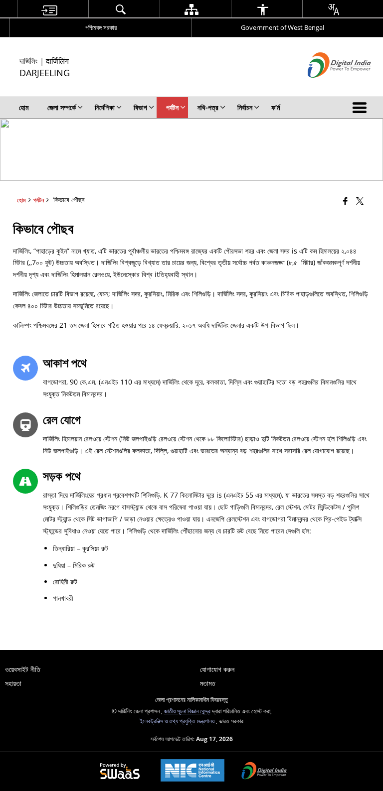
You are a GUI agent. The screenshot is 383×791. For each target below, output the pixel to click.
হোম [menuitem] (23, 107)
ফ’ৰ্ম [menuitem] (275, 107)
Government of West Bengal (282, 27)
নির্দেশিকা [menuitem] (105, 107)
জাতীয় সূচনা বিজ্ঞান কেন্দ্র (187, 711)
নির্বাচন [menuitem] (244, 107)
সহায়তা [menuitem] (13, 683)
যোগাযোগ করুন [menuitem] (217, 669)
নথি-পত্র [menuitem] (207, 107)
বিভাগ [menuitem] (140, 107)
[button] (362, 107)
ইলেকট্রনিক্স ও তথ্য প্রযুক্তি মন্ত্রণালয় (178, 721)
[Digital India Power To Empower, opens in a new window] (264, 771)
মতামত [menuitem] (207, 683)
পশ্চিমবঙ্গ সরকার (101, 27)
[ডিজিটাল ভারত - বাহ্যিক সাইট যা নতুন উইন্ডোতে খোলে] (327, 86)
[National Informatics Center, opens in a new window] (192, 771)
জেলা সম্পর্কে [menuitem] (61, 107)
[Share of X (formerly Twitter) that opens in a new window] (360, 201)
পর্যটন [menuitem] (172, 107)
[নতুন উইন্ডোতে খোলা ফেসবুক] (345, 201)
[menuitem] (49, 9)
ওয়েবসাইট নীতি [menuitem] (22, 669)
